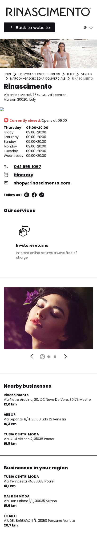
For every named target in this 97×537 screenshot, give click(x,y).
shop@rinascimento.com (42, 183)
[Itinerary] (48, 109)
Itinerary (23, 175)
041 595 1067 (27, 166)
